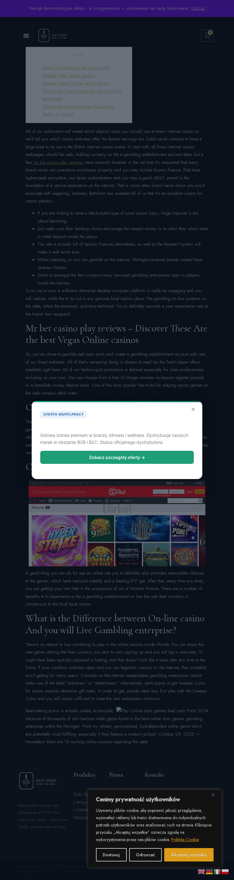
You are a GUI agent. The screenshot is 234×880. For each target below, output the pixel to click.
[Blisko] (215, 794)
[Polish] (225, 871)
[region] (155, 828)
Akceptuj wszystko (189, 855)
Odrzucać (145, 855)
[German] (210, 871)
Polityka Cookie (185, 840)
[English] (202, 871)
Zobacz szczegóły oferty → (117, 457)
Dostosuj (111, 855)
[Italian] (218, 871)
